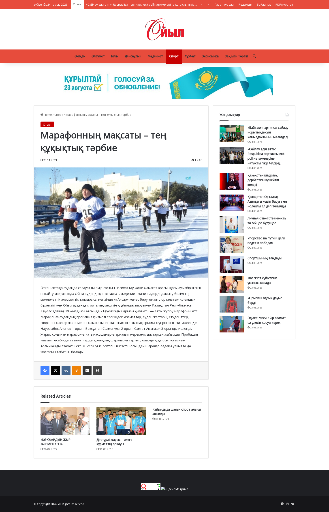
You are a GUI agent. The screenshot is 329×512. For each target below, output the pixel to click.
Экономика (210, 56)
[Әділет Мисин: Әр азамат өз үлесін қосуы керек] (232, 324)
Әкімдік (80, 56)
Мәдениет (155, 56)
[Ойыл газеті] (164, 29)
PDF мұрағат (284, 4)
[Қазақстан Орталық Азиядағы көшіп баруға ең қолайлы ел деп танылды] (232, 203)
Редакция (245, 4)
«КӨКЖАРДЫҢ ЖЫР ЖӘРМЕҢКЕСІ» (55, 441)
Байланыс (264, 4)
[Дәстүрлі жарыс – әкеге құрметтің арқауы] (121, 421)
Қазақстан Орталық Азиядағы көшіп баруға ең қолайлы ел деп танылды (267, 201)
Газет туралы (224, 4)
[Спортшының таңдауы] (232, 264)
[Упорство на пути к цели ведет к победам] (232, 244)
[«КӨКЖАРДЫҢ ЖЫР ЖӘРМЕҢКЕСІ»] (65, 421)
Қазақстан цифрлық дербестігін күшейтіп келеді (263, 180)
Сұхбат (190, 56)
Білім (114, 56)
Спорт (174, 56)
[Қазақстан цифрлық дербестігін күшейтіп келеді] (232, 181)
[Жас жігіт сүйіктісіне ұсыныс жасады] (232, 284)
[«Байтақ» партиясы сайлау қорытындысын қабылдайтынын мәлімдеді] (232, 133)
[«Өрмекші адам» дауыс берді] (232, 304)
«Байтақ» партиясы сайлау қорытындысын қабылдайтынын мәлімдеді (268, 132)
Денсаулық (133, 56)
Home (47, 115)
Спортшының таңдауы (265, 258)
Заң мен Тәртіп (236, 56)
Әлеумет (98, 56)
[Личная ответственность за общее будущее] (232, 224)
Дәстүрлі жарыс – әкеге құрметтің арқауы (114, 441)
